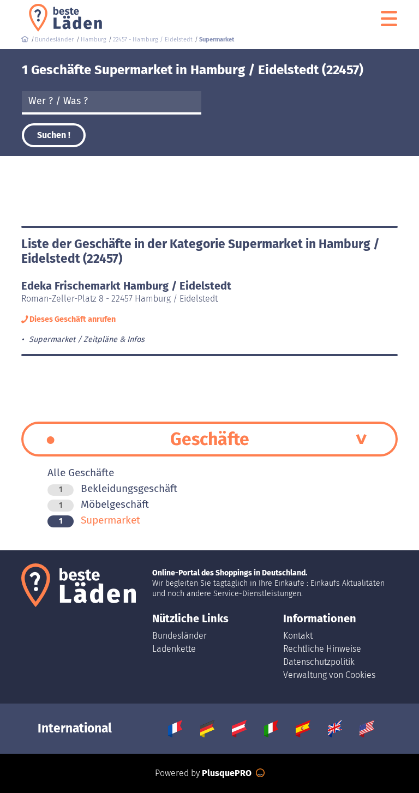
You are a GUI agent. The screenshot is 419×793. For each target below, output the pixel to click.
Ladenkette (174, 649)
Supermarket (99, 520)
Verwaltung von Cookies (329, 675)
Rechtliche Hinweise (322, 649)
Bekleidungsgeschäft (118, 488)
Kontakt (298, 635)
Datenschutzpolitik (319, 662)
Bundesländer (179, 635)
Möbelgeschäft (104, 504)
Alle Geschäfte (80, 472)
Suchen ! (53, 135)
